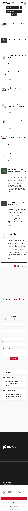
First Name (5, 322)
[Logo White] (9, 445)
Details (10, 31)
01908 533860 (9, 372)
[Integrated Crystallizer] (4, 122)
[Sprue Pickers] (4, 235)
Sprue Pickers (12, 234)
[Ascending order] (21, 7)
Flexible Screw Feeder (15, 72)
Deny (14, 502)
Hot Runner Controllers (16, 23)
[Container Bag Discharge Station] (4, 57)
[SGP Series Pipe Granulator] (4, 138)
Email (4, 335)
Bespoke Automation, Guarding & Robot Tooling (17, 170)
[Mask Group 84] (25, 1)
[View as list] (15, 15)
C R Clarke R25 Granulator (17, 39)
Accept (14, 498)
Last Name (5, 328)
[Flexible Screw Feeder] (4, 73)
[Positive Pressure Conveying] (4, 89)
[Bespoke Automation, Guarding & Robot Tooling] (4, 171)
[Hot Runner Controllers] (4, 24)
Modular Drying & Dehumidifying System (16, 105)
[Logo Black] (8, 2)
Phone (4, 342)
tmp (9, 153)
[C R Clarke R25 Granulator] (4, 40)
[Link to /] (19, 3)
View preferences (14, 506)
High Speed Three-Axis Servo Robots (16, 203)
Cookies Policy (10, 509)
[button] (26, 486)
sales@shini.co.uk (10, 390)
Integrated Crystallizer (16, 121)
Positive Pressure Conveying (14, 89)
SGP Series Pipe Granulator (17, 137)
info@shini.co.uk (10, 377)
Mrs (11, 319)
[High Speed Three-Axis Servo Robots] (4, 203)
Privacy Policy (16, 509)
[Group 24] (22, 3)
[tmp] (4, 155)
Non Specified (19, 319)
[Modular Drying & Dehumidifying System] (4, 106)
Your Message (6, 348)
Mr (7, 319)
